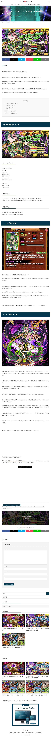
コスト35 (38, 506)
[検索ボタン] (49, 1)
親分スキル (11, 107)
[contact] (27, 730)
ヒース (3, 65)
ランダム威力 (14, 506)
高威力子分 (6, 506)
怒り (9, 506)
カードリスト (6, 505)
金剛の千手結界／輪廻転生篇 (15, 505)
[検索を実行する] (47, 593)
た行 (10, 508)
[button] (6, 59)
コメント (6, 549)
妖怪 (24, 506)
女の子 (42, 506)
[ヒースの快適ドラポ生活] (25, 1)
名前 (5, 566)
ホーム (11, 732)
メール (6, 572)
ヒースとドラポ (17, 732)
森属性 (34, 506)
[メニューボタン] (1, 1)
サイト (5, 577)
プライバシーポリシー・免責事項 (27, 732)
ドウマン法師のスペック (12, 103)
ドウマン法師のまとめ (11, 113)
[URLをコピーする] (45, 59)
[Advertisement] (25, 443)
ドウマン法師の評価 (11, 111)
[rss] (25, 730)
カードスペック (12, 105)
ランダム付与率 (29, 506)
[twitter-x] (24, 730)
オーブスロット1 (6, 508)
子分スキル (11, 108)
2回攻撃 (21, 506)
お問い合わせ (38, 732)
